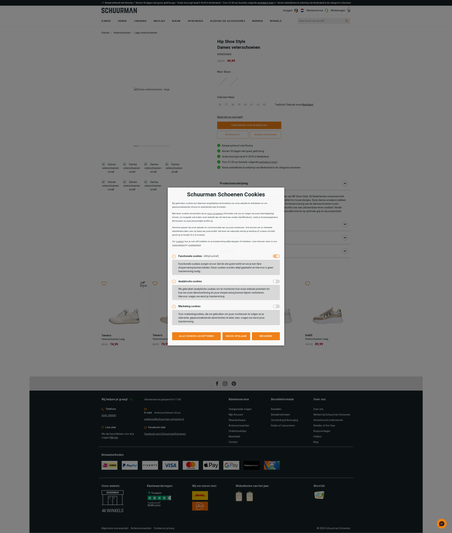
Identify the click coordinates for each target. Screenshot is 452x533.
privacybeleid (178, 245)
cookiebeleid (194, 245)
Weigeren (266, 336)
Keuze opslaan (236, 336)
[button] (442, 524)
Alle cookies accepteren (196, 336)
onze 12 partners (215, 213)
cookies (180, 241)
